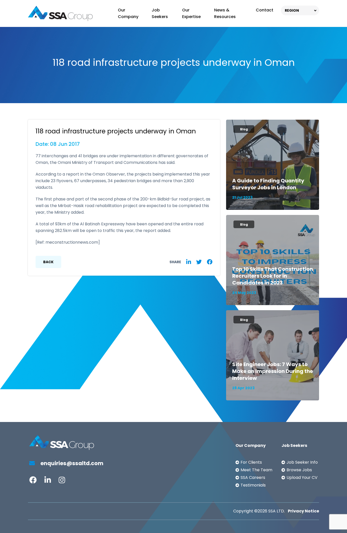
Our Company (128, 13)
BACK (48, 261)
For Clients (251, 462)
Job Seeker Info (302, 462)
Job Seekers (160, 13)
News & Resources (225, 13)
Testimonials (253, 485)
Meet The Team (256, 470)
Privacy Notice (303, 511)
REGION (292, 10)
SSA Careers (253, 477)
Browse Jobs (299, 470)
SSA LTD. (276, 511)
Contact (264, 10)
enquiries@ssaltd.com (71, 463)
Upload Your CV (302, 477)
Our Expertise (191, 13)
